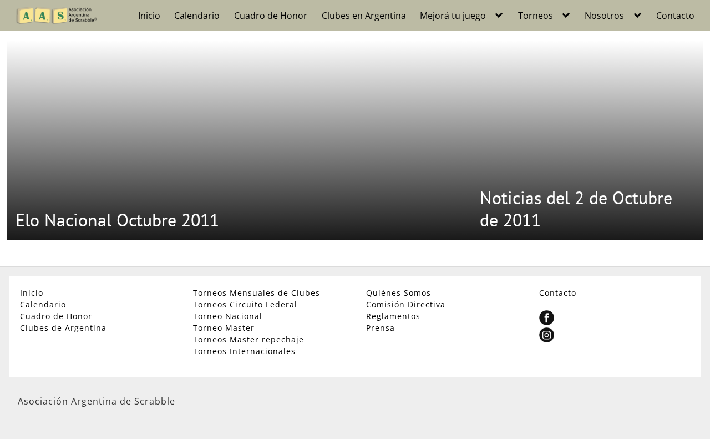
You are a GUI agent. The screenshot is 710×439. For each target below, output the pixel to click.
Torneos (535, 15)
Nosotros (604, 15)
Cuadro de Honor (270, 15)
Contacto (675, 15)
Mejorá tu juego (453, 15)
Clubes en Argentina (364, 15)
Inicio (149, 15)
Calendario (197, 15)
